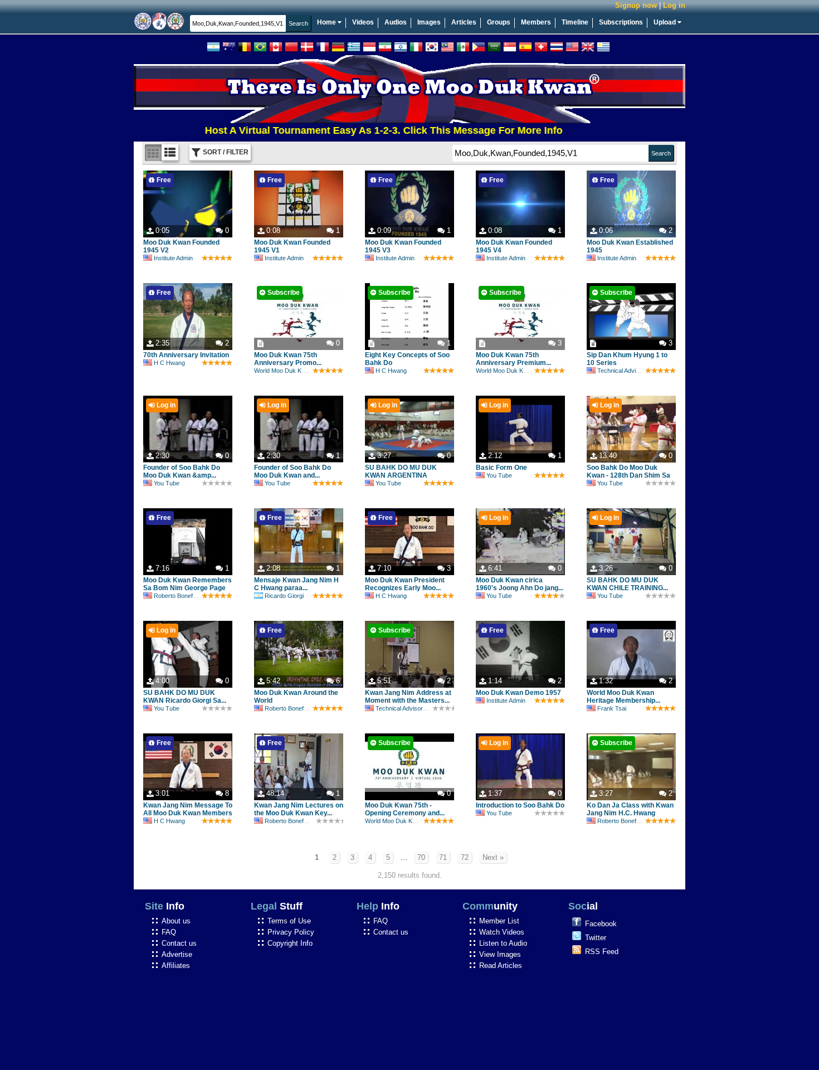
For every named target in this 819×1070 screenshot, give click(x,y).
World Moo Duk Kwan (283, 370)
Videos (363, 22)
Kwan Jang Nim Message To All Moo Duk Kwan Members (187, 809)
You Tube (166, 483)
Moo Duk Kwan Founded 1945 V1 (292, 246)
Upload (665, 22)
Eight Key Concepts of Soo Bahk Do (407, 359)
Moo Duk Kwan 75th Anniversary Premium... (513, 359)
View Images (500, 954)
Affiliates (176, 965)
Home (327, 22)
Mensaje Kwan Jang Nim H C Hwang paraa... (296, 584)
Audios (395, 22)
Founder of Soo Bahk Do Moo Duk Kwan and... (292, 471)
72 (465, 857)
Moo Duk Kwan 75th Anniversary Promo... (287, 359)
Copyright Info (290, 943)
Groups (498, 22)
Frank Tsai (611, 708)
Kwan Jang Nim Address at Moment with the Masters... (408, 696)
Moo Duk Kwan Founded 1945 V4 (514, 246)
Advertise (177, 954)
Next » (493, 857)
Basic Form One (501, 467)
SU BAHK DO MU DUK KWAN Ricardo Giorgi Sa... (184, 696)
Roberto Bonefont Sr (181, 595)
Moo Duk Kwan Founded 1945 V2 (181, 246)
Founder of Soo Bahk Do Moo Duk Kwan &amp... (181, 471)
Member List (499, 921)
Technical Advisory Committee (638, 370)
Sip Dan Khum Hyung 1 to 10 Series (627, 359)
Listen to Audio (503, 943)
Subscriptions (621, 22)
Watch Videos (501, 932)
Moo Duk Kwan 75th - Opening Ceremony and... (405, 809)
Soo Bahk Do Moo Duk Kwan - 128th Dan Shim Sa (628, 471)
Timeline (575, 22)
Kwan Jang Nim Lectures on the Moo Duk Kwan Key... (298, 809)
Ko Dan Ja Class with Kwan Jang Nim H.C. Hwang (630, 809)
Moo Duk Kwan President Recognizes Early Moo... (405, 584)
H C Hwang (169, 362)
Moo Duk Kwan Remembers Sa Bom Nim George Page (187, 584)
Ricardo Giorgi (284, 595)
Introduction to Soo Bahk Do (520, 805)
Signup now (636, 5)
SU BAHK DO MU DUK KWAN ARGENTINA (401, 471)
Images (429, 22)
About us (176, 921)
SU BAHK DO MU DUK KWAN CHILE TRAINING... (627, 584)
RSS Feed (601, 951)
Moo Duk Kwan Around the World (296, 696)
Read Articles (500, 965)
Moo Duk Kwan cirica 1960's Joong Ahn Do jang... (519, 584)
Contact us (179, 943)
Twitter (595, 937)
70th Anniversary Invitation (186, 355)
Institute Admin (173, 258)
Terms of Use (289, 921)
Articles (463, 22)
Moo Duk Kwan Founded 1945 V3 (403, 246)
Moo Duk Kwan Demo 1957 (518, 693)
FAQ (169, 932)
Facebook (601, 924)
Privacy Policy (290, 932)
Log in (674, 5)
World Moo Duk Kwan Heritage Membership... (623, 696)
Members (536, 22)
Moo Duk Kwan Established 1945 (630, 246)
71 (443, 857)
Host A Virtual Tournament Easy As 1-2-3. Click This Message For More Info (355, 130)
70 (421, 857)
